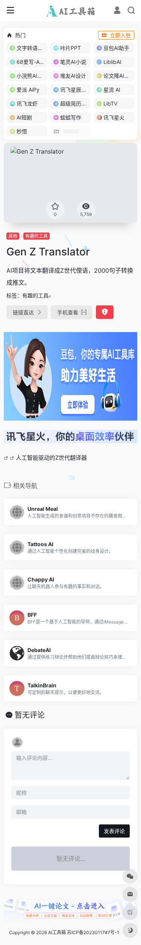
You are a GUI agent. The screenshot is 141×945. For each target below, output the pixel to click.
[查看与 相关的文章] (7, 457)
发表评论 (114, 831)
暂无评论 (30, 715)
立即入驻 (120, 35)
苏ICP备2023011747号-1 (93, 932)
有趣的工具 (36, 236)
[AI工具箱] (70, 10)
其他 (12, 236)
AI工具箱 (57, 932)
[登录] (117, 11)
